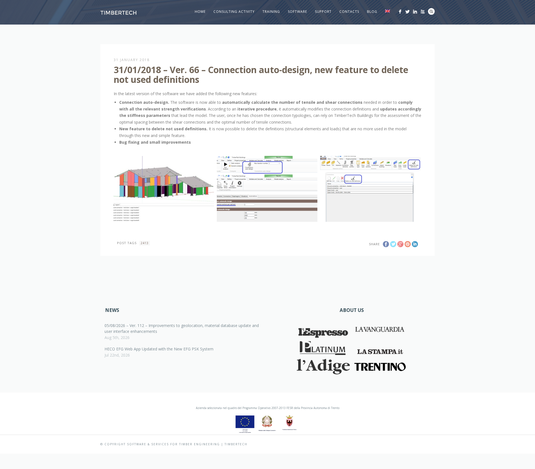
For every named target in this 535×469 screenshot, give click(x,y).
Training (271, 11)
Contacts (349, 11)
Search (431, 11)
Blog (372, 11)
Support (323, 11)
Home (200, 11)
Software (297, 11)
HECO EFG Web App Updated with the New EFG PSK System (158, 349)
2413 (145, 243)
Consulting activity (234, 11)
